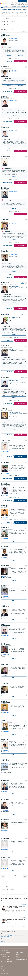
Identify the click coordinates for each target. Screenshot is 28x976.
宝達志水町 (18, 940)
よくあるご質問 (6, 959)
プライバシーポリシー (21, 956)
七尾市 (7, 750)
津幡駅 (3, 597)
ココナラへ (3, 1)
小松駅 (3, 577)
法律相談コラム (6, 956)
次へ (25, 876)
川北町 (2, 936)
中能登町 (22, 940)
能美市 (18, 935)
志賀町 (14, 940)
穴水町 (2, 941)
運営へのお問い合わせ (7, 961)
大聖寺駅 (4, 772)
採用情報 (4, 970)
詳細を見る (14, 541)
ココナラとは (5, 957)
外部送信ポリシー (20, 957)
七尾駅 (3, 751)
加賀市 (7, 770)
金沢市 (15, 38)
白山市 (15, 935)
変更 (25, 18)
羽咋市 (11, 940)
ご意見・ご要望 (19, 952)
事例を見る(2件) (8, 85)
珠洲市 (8, 940)
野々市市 (7, 675)
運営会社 (4, 968)
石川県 (11, 38)
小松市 (7, 473)
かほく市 (7, 868)
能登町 (5, 941)
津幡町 (7, 596)
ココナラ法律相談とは (7, 952)
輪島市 (5, 940)
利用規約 (18, 954)
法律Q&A (5, 954)
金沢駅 (11, 40)
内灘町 (8, 936)
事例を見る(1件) (8, 55)
